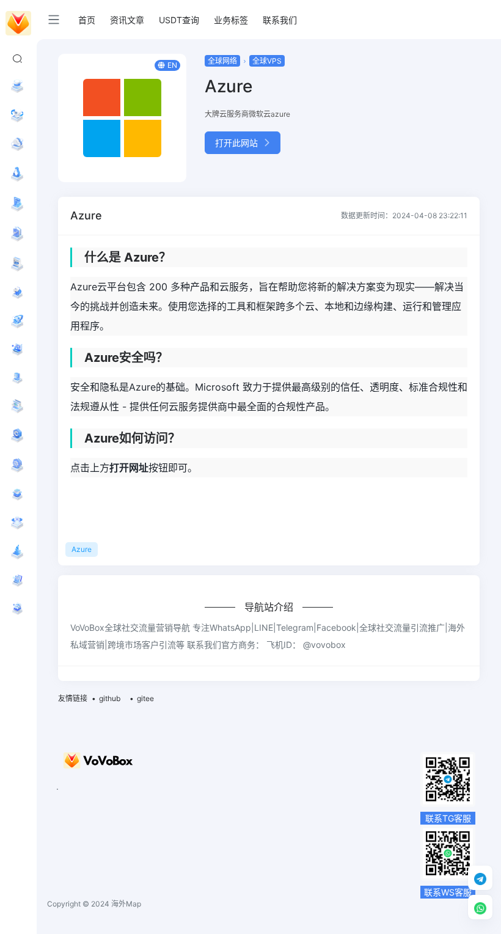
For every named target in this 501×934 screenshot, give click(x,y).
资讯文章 (127, 20)
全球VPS (267, 60)
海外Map (126, 903)
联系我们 (280, 20)
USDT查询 (179, 20)
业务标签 (231, 20)
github (109, 698)
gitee (145, 698)
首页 (86, 20)
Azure (81, 549)
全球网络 (222, 60)
